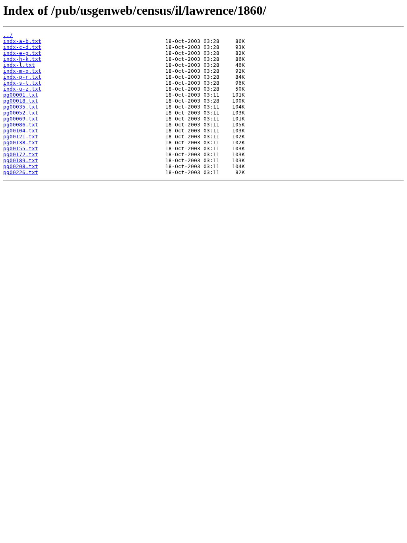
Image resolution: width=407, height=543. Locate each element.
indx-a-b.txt (22, 41)
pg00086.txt (20, 125)
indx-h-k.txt (22, 59)
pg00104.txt (20, 131)
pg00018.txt (20, 101)
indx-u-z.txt (22, 89)
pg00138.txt (20, 142)
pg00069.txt (20, 119)
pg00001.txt (20, 95)
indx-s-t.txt (22, 83)
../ (8, 35)
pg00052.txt (20, 113)
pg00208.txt (20, 166)
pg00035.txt (20, 107)
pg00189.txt (20, 160)
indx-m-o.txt (22, 71)
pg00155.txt (20, 148)
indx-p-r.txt (22, 77)
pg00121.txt (20, 137)
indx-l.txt (19, 65)
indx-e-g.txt (22, 53)
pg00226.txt (20, 172)
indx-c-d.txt (22, 47)
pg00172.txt (20, 154)
